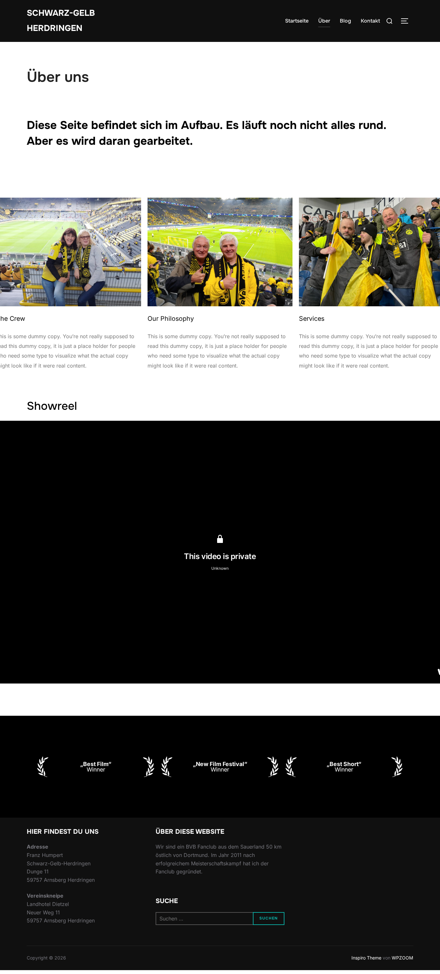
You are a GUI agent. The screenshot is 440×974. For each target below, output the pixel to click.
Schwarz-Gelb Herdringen (61, 21)
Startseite (297, 20)
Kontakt (370, 20)
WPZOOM (402, 957)
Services (311, 318)
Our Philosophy (171, 318)
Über (324, 20)
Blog (345, 20)
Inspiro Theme (366, 957)
